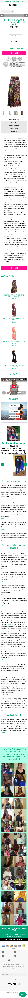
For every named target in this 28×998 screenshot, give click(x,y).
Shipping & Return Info (14, 964)
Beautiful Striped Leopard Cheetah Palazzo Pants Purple (14, 295)
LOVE (14, 489)
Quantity (11, 44)
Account (16, 979)
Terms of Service (20, 966)
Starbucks (8, 624)
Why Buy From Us (16, 977)
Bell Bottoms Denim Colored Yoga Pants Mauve (14, 319)
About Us (5, 964)
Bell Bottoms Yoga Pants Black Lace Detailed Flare (14, 366)
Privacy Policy (14, 966)
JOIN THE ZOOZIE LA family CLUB (14, 940)
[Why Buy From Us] (14, 411)
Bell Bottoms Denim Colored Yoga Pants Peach (14, 342)
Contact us (22, 964)
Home (4, 966)
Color (7, 35)
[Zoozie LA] (14, 6)
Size (7, 32)
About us (9, 977)
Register (11, 979)
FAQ (9, 964)
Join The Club (13, 968)
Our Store (8, 966)
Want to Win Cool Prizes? (14, 443)
